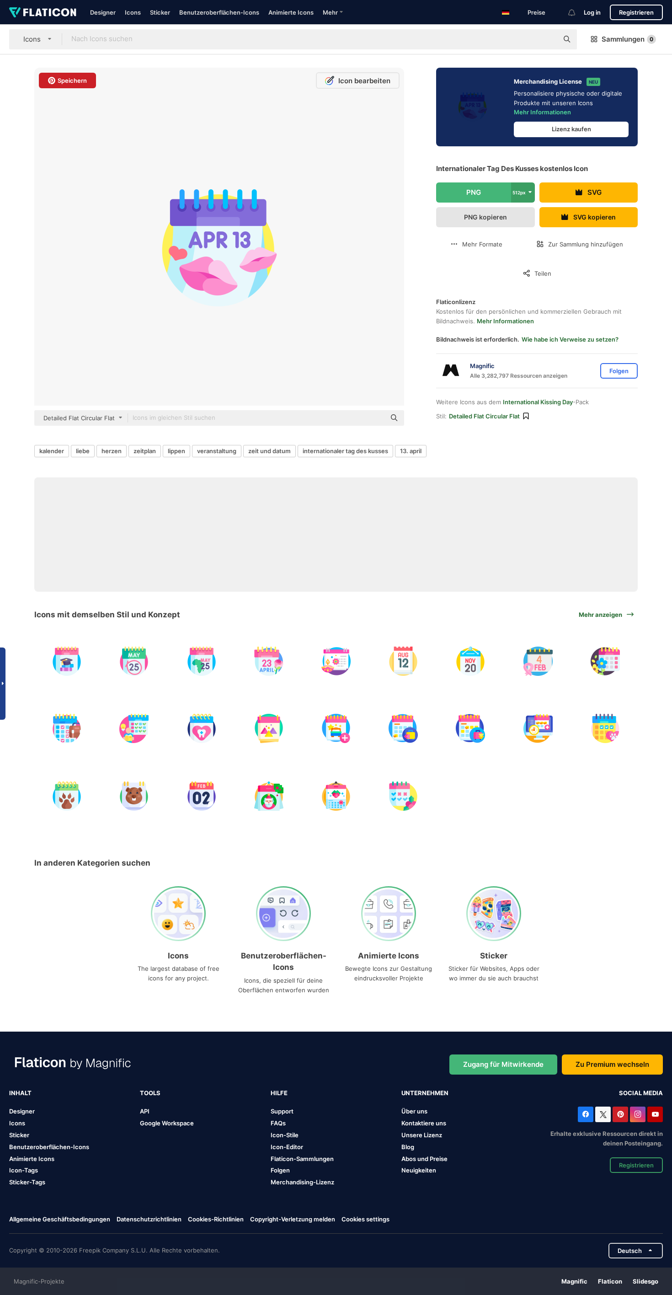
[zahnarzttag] (201, 728)
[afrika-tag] (134, 661)
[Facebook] (585, 1114)
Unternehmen (424, 1093)
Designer (103, 12)
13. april (410, 451)
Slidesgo (645, 1281)
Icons (133, 12)
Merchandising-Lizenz (302, 1182)
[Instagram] (637, 1114)
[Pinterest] (620, 1114)
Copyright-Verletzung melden (292, 1219)
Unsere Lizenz (421, 1135)
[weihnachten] (269, 796)
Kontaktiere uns (423, 1123)
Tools (150, 1093)
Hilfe (279, 1093)
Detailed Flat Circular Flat (484, 416)
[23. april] (269, 661)
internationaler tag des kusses (345, 451)
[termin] (605, 728)
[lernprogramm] (134, 728)
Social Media (641, 1093)
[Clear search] (547, 39)
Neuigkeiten (418, 1170)
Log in (592, 12)
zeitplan (144, 451)
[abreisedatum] (403, 728)
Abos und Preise (424, 1158)
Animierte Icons (291, 12)
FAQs (278, 1123)
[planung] (67, 728)
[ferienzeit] (403, 796)
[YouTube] (655, 1114)
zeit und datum (269, 451)
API (144, 1111)
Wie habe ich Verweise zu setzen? (570, 339)
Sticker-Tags (27, 1182)
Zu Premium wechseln (612, 1064)
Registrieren (636, 12)
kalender (51, 451)
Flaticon (610, 1281)
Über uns (414, 1111)
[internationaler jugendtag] (403, 661)
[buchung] (538, 728)
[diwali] (336, 661)
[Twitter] (603, 1114)
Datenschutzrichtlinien (149, 1219)
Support (282, 1111)
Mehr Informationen (542, 112)
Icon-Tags (23, 1170)
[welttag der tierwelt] (67, 796)
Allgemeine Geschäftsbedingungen (59, 1219)
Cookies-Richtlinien (216, 1219)
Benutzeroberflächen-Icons (219, 12)
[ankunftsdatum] (470, 728)
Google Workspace (167, 1123)
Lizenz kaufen (571, 129)
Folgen (280, 1170)
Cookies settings (365, 1219)
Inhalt (20, 1093)
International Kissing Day (538, 402)
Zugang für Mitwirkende (503, 1064)
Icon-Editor (287, 1147)
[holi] (269, 728)
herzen (111, 451)
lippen (176, 451)
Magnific (574, 1281)
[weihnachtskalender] (336, 796)
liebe (83, 451)
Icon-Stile (285, 1135)
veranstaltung (216, 451)
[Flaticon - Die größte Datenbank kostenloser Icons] (42, 12)
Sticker (160, 12)
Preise (536, 12)
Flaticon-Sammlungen (302, 1158)
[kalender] (67, 661)
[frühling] (605, 661)
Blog (407, 1147)
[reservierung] (336, 728)
